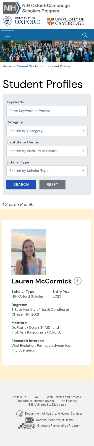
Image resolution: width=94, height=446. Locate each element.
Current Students (29, 66)
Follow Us (19, 397)
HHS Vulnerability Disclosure (47, 405)
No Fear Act (70, 401)
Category (14, 122)
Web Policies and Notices (64, 397)
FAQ (36, 397)
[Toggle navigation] (7, 34)
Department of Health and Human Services (53, 413)
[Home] (37, 7)
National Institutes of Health (54, 420)
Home (7, 66)
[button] (76, 281)
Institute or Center (23, 142)
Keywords (15, 102)
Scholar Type (17, 162)
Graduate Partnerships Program (59, 426)
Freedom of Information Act (35, 401)
